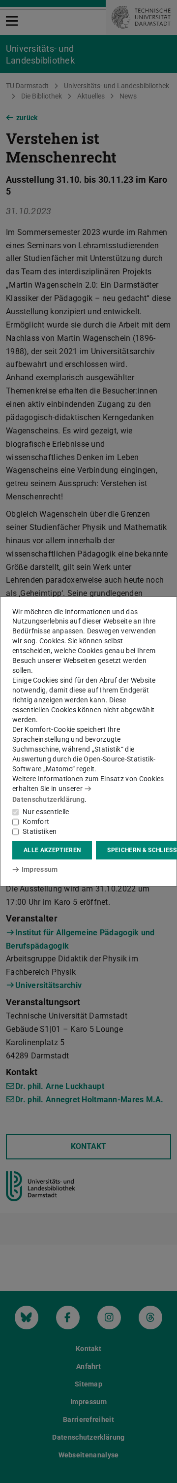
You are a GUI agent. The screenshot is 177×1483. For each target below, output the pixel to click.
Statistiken (40, 831)
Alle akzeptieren (52, 850)
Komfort (36, 821)
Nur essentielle (46, 812)
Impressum (40, 869)
